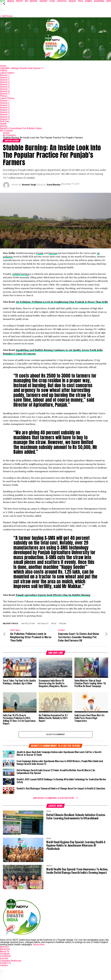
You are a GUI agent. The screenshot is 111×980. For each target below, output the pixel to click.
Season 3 (5, 79)
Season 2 (5, 77)
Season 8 (5, 91)
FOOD (52, 1)
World (10, 1)
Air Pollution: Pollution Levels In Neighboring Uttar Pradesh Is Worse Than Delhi (62, 301)
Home (3, 65)
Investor (4, 958)
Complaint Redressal (10, 960)
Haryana (52, 253)
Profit (19, 1)
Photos (3, 96)
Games (88, 1)
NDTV (2, 1)
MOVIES (33, 1)
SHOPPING (99, 1)
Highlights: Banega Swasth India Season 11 (22, 68)
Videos (3, 70)
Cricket (43, 1)
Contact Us (5, 963)
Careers (4, 965)
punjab (62, 624)
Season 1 (5, 75)
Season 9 (5, 93)
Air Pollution (9, 135)
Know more (39, 944)
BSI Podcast (6, 130)
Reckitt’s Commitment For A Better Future (21, 128)
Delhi (53, 624)
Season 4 (5, 82)
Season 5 (5, 84)
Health (3, 123)
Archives (4, 946)
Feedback (5, 953)
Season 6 (5, 86)
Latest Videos (7, 72)
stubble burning (20, 273)
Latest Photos (7, 98)
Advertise (5, 949)
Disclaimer (5, 956)
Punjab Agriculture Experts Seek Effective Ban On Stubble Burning (53, 595)
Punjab (39, 253)
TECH (80, 1)
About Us (4, 951)
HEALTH (72, 1)
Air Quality (43, 624)
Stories (3, 126)
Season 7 (5, 89)
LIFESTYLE (62, 1)
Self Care (4, 121)
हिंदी (26, 1)
